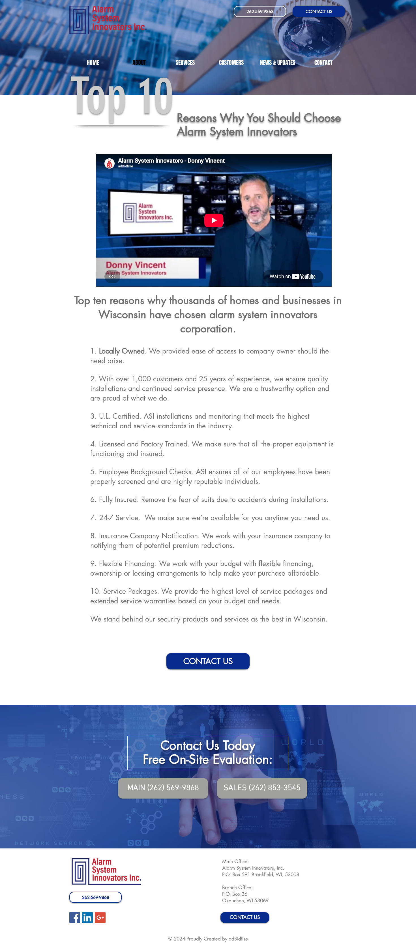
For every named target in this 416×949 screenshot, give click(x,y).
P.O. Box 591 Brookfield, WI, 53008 (260, 874)
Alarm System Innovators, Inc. (254, 868)
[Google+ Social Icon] (100, 917)
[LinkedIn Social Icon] (87, 917)
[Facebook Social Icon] (74, 917)
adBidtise (238, 939)
